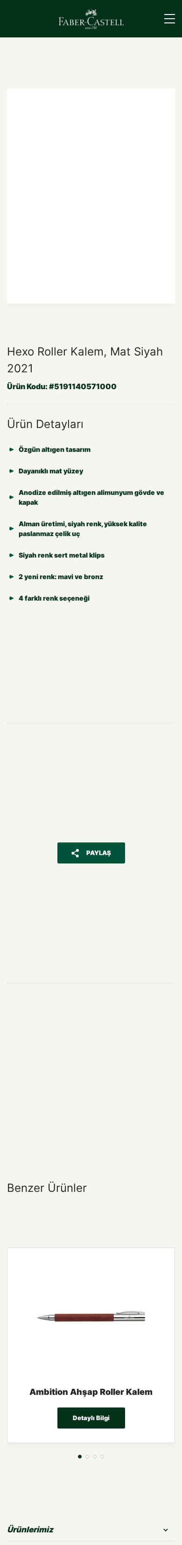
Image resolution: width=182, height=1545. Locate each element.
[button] (80, 1456)
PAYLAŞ (98, 852)
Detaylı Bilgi (91, 1418)
